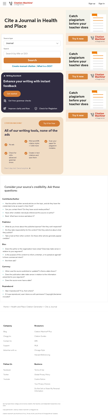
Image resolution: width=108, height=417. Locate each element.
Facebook (7, 370)
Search (6, 49)
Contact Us (7, 341)
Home (6, 307)
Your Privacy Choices (42, 384)
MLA (36, 346)
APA (36, 341)
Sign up (92, 4)
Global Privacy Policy (42, 375)
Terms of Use (39, 370)
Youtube (6, 379)
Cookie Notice (39, 379)
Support (6, 346)
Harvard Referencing (42, 355)
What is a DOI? (44, 66)
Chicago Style (39, 350)
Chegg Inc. (7, 336)
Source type (8, 38)
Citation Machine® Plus (43, 332)
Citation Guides (40, 336)
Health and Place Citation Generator (27, 307)
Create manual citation (23, 66)
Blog (5, 332)
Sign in (102, 4)
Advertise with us (9, 350)
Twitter (6, 375)
